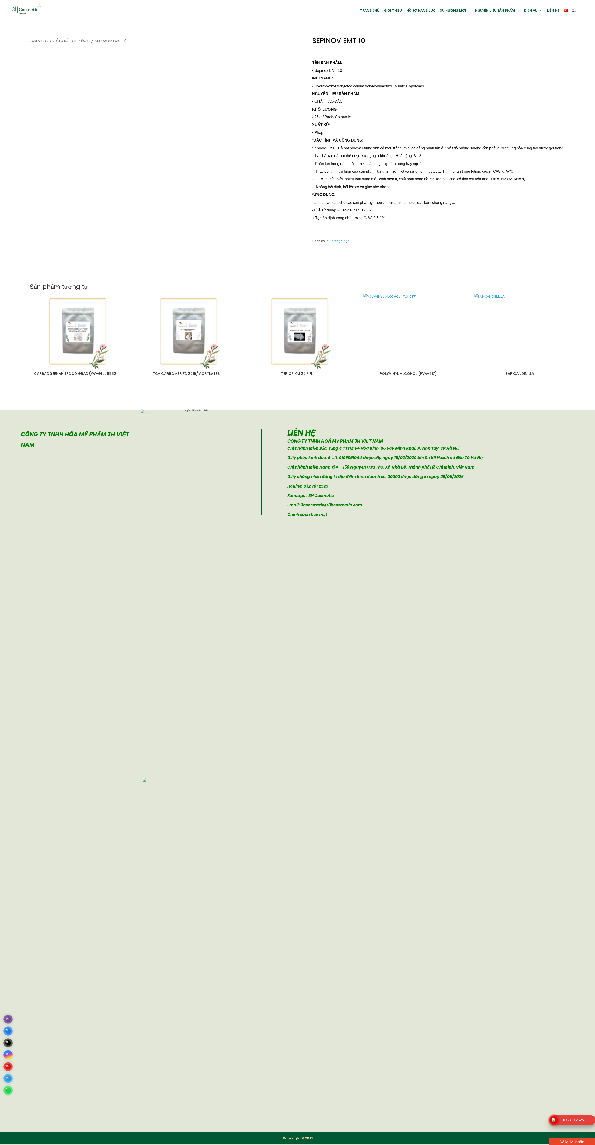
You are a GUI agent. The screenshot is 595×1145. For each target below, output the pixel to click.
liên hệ (553, 10)
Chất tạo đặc (74, 41)
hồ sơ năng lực (421, 10)
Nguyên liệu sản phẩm (495, 10)
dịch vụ (531, 10)
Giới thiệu (393, 10)
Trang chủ (370, 10)
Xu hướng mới (453, 10)
